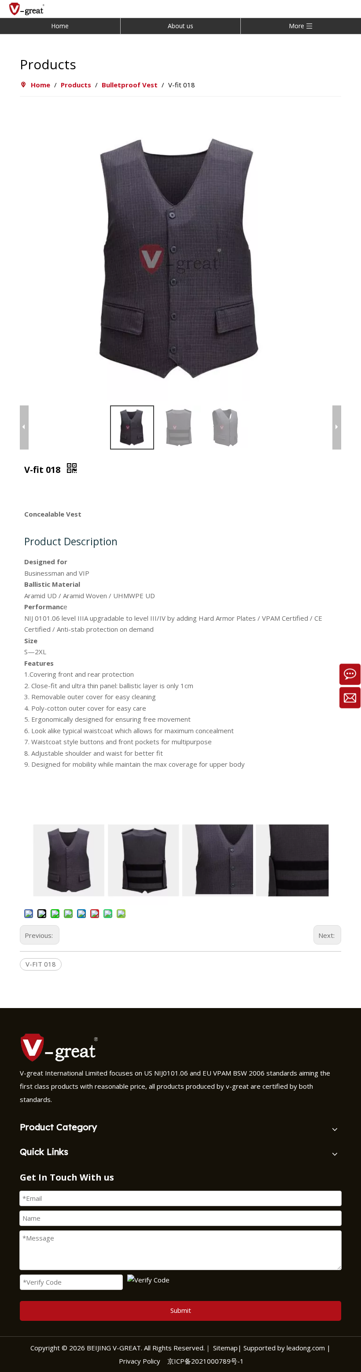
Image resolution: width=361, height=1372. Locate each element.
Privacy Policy (139, 1361)
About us (180, 26)
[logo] (61, 1047)
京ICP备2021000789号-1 (205, 1361)
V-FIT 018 (41, 964)
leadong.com (305, 1347)
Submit (180, 1310)
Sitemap (225, 1347)
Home (60, 26)
